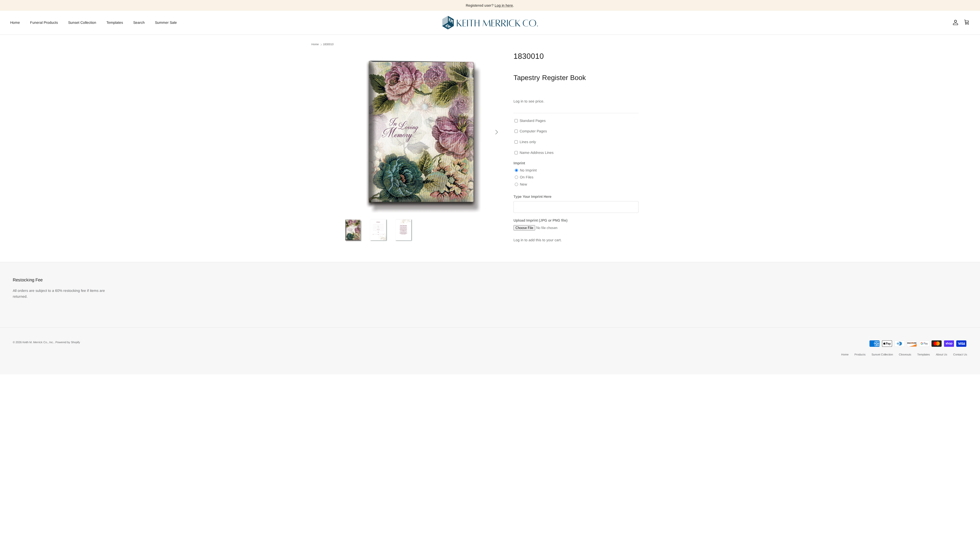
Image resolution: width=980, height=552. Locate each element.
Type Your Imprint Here (532, 196)
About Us (941, 354)
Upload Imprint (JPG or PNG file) (540, 220)
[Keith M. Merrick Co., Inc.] (490, 22)
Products (860, 354)
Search (139, 22)
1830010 (328, 44)
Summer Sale (166, 22)
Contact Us (960, 354)
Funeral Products (44, 22)
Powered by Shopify (67, 342)
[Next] (496, 132)
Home (15, 22)
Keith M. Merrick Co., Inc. (38, 342)
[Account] (954, 22)
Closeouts (905, 354)
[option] (421, 132)
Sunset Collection (82, 22)
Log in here (504, 5)
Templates (114, 22)
